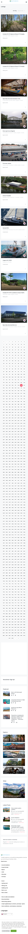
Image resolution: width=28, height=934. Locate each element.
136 (6, 388)
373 (21, 466)
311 (3, 447)
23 (3, 349)
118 (24, 379)
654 (24, 562)
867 (15, 635)
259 (15, 428)
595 (15, 543)
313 (9, 447)
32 (6, 352)
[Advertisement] (14, 658)
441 (9, 491)
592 (7, 543)
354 (12, 461)
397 (21, 475)
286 (24, 437)
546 (12, 526)
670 (24, 567)
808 (7, 616)
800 (7, 613)
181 (21, 401)
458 (12, 496)
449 (9, 494)
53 (21, 358)
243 (15, 423)
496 (7, 510)
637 (21, 556)
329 (9, 453)
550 (24, 526)
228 (18, 418)
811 (15, 616)
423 (4, 486)
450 (12, 494)
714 (12, 583)
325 (21, 450)
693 (21, 575)
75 (15, 366)
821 (21, 619)
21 (21, 347)
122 (12, 382)
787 (15, 608)
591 (3, 543)
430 (24, 486)
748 (18, 594)
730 (12, 589)
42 (12, 355)
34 (12, 352)
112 (6, 379)
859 (15, 632)
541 (21, 524)
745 (9, 594)
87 (3, 371)
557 (21, 529)
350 (24, 458)
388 (18, 472)
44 (18, 355)
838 (24, 624)
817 (9, 619)
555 (15, 529)
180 (18, 401)
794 (12, 611)
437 (21, 488)
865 (9, 635)
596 (18, 543)
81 (9, 369)
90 (12, 371)
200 (7, 409)
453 (21, 494)
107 (15, 377)
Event (3, 881)
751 (3, 597)
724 (18, 586)
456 (7, 496)
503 (4, 513)
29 (21, 349)
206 (24, 409)
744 (7, 594)
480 (7, 505)
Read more (4, 861)
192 (6, 407)
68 (18, 363)
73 (9, 366)
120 (6, 382)
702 (24, 578)
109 (21, 377)
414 (24, 480)
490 (12, 507)
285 (21, 437)
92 (18, 371)
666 (12, 567)
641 (9, 559)
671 (3, 570)
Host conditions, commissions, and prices (12, 906)
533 (21, 521)
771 (15, 603)
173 (21, 398)
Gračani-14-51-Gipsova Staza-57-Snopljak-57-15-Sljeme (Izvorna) (14, 34)
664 (7, 567)
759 (4, 600)
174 (24, 398)
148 (18, 390)
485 (21, 505)
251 (15, 426)
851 (15, 630)
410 (12, 480)
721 (9, 586)
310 (24, 445)
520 (7, 518)
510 (24, 513)
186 (12, 404)
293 (21, 439)
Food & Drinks (5, 867)
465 (9, 499)
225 (9, 418)
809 (9, 616)
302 (24, 442)
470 (24, 499)
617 (9, 551)
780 (18, 605)
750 (24, 594)
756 (18, 597)
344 (7, 458)
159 (3, 396)
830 (24, 622)
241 (9, 423)
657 (9, 564)
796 (18, 611)
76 (18, 366)
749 (21, 594)
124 (18, 382)
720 (7, 586)
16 (6, 347)
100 (18, 374)
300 (18, 442)
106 (12, 377)
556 (18, 529)
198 (24, 407)
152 (6, 393)
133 (21, 385)
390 (24, 472)
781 (21, 605)
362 (12, 464)
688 (6, 575)
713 (9, 583)
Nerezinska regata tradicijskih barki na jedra (17, 826)
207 (4, 412)
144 (6, 390)
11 (15, 344)
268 (18, 431)
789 (21, 608)
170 (12, 398)
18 (12, 347)
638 (24, 556)
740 (18, 592)
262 (24, 428)
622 (24, 551)
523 (15, 518)
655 (4, 564)
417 (9, 483)
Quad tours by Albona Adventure (16, 708)
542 (24, 524)
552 (7, 529)
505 (10, 513)
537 (9, 524)
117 (21, 379)
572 (18, 534)
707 (15, 581)
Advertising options (6, 901)
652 (18, 562)
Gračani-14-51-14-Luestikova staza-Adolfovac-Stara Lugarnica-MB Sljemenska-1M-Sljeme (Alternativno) (14, 292)
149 (21, 390)
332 (18, 453)
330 (12, 453)
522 (12, 518)
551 (4, 529)
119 (3, 382)
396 (18, 475)
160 (6, 396)
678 (24, 570)
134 (24, 385)
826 (12, 622)
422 (24, 483)
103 (3, 377)
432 (7, 488)
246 (24, 423)
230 (24, 418)
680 (7, 573)
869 (21, 635)
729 (9, 589)
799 (4, 613)
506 (12, 513)
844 (18, 627)
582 (24, 537)
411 (15, 480)
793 (9, 611)
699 (15, 578)
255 (4, 428)
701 (21, 578)
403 (15, 477)
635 (15, 556)
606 (24, 545)
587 (15, 540)
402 (12, 477)
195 (15, 407)
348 (18, 458)
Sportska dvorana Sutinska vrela (11, 98)
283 (15, 437)
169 (9, 398)
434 (12, 488)
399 (4, 477)
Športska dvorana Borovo (10, 325)
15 (3, 347)
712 (6, 583)
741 (21, 592)
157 (21, 393)
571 (15, 534)
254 (24, 426)
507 (15, 513)
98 (12, 374)
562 (12, 532)
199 (3, 409)
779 (15, 605)
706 (12, 581)
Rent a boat (4, 892)
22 (24, 347)
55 (3, 360)
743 (4, 594)
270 (24, 431)
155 (15, 393)
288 (6, 439)
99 (15, 374)
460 (18, 496)
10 (12, 344)
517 (21, 515)
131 (15, 385)
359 (4, 464)
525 (21, 518)
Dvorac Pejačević (15, 817)
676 (18, 570)
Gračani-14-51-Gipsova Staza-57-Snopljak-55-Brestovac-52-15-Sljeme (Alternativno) (14, 66)
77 (21, 366)
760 (7, 600)
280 (7, 437)
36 (18, 352)
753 (9, 597)
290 (12, 439)
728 (6, 589)
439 (4, 491)
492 (18, 507)
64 (6, 363)
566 (24, 532)
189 (21, 404)
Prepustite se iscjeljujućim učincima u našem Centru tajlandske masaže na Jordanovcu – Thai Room (17, 717)
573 (21, 534)
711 (3, 583)
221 (21, 415)
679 (4, 573)
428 (18, 486)
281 (9, 437)
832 (6, 624)
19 (15, 347)
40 (6, 355)
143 (3, 390)
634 (12, 556)
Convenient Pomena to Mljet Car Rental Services (18, 700)
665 (9, 567)
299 (15, 442)
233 (9, 420)
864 (7, 635)
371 (15, 466)
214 (24, 412)
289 (9, 439)
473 (9, 502)
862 (24, 632)
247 (4, 426)
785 (9, 608)
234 (12, 420)
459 (15, 496)
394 (12, 475)
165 (21, 396)
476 (18, 502)
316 (18, 447)
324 (18, 450)
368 (6, 466)
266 (12, 431)
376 (6, 469)
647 (4, 562)
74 (12, 366)
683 (15, 573)
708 (18, 581)
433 (9, 488)
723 (15, 586)
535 (4, 524)
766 (24, 600)
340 (18, 456)
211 (15, 412)
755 (15, 597)
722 (12, 586)
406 (24, 477)
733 (21, 589)
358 (24, 461)
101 (21, 374)
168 (6, 398)
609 (9, 548)
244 (18, 423)
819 (15, 619)
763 (15, 600)
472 (7, 502)
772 (18, 603)
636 (18, 556)
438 (24, 488)
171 (15, 398)
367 (4, 466)
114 (12, 379)
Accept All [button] (14, 930)
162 (12, 396)
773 (21, 603)
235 (15, 420)
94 (24, 371)
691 (15, 575)
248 (7, 426)
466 (12, 499)
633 (9, 556)
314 (12, 447)
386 (12, 472)
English (5, 914)
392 (6, 475)
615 (3, 551)
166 (24, 396)
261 (21, 428)
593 (9, 543)
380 (18, 469)
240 (7, 423)
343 (4, 458)
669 (21, 567)
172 (18, 398)
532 (18, 521)
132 (18, 385)
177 (9, 401)
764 (18, 600)
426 (12, 486)
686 (24, 573)
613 (21, 548)
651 (15, 562)
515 (15, 515)
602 (12, 545)
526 (24, 518)
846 (24, 627)
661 (21, 564)
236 (18, 420)
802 (12, 613)
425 (9, 486)
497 (9, 510)
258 (12, 428)
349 (21, 458)
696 (6, 578)
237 (21, 420)
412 (18, 480)
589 (21, 540)
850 (12, 630)
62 (24, 360)
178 (12, 401)
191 (3, 407)
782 (24, 605)
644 (18, 559)
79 (3, 369)
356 (18, 461)
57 (9, 360)
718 (24, 583)
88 (6, 371)
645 (21, 559)
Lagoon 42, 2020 (7, 260)
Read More (16, 814)
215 (3, 415)
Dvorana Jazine (7, 163)
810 (12, 616)
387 (15, 472)
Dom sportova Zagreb (9, 131)
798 (24, 611)
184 (6, 404)
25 (9, 349)
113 (9, 379)
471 (4, 502)
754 (12, 597)
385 (9, 472)
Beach (3, 869)
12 (18, 344)
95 (3, 374)
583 (4, 540)
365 (21, 464)
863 (4, 635)
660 (18, 564)
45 (21, 355)
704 (7, 581)
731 (15, 589)
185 (9, 404)
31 (3, 352)
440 (7, 491)
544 (7, 526)
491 (15, 507)
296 (6, 442)
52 (18, 358)
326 (24, 450)
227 (15, 418)
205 (21, 409)
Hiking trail (4, 885)
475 (15, 502)
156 (18, 393)
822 (24, 619)
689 (9, 575)
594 (12, 543)
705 (9, 581)
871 (9, 638)
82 (12, 369)
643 (15, 559)
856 (7, 632)
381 (21, 469)
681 (9, 573)
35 (15, 352)
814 (24, 616)
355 (15, 461)
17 (9, 347)
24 (6, 349)
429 (21, 486)
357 (21, 461)
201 (9, 409)
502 (24, 510)
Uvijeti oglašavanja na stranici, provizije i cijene (13, 903)
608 (7, 548)
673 (9, 570)
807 (4, 616)
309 (21, 445)
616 (6, 551)
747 (15, 594)
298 (12, 442)
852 (18, 630)
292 (18, 439)
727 (4, 589)
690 (12, 575)
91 (15, 371)
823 (4, 622)
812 (18, 616)
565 (21, 532)
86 (24, 369)
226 (12, 418)
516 (18, 515)
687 (4, 575)
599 (4, 545)
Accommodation (6, 865)
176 (6, 401)
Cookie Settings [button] (6, 930)
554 (12, 529)
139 (15, 388)
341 (21, 456)
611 (15, 548)
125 (21, 382)
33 (9, 352)
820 (18, 619)
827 (15, 622)
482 (12, 505)
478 (24, 502)
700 (18, 578)
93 (21, 371)
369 (9, 466)
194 (12, 407)
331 (15, 453)
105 (9, 377)
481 (9, 505)
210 (12, 412)
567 (4, 534)
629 (21, 554)
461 (21, 496)
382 (24, 469)
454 (24, 494)
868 (18, 635)
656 (7, 564)
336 (6, 456)
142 (24, 388)
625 (9, 554)
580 (18, 537)
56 (6, 360)
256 (7, 428)
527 (4, 521)
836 (18, 624)
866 (12, 635)
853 (21, 630)
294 (24, 439)
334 (24, 453)
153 (9, 393)
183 (3, 404)
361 (9, 464)
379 (15, 469)
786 (12, 608)
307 (15, 445)
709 (21, 581)
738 (12, 592)
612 (18, 548)
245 (21, 423)
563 (15, 532)
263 (4, 431)
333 (21, 453)
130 (12, 385)
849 (9, 630)
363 (15, 464)
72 (6, 366)
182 (24, 401)
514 (12, 515)
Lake (3, 872)
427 (15, 486)
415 (4, 483)
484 (18, 505)
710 (24, 581)
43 (15, 355)
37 (21, 352)
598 (24, 543)
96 (6, 374)
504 (7, 513)
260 (18, 428)
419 (15, 483)
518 (24, 515)
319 (3, 450)
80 (6, 369)
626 (12, 554)
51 (15, 358)
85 (21, 369)
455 (4, 496)
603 (15, 545)
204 (18, 409)
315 (15, 447)
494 (24, 507)
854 (24, 630)
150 (24, 390)
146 (12, 390)
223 (4, 418)
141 (21, 388)
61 (21, 360)
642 (12, 559)
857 (9, 632)
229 (21, 418)
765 (21, 600)
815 (3, 619)
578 (12, 537)
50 (12, 358)
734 (24, 589)
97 (9, 374)
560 (7, 532)
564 (18, 532)
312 (6, 447)
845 (21, 627)
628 (18, 554)
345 (9, 458)
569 (9, 534)
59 (15, 360)
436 (18, 488)
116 (18, 379)
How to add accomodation (8, 896)
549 (21, 526)
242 (12, 423)
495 (4, 510)
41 (9, 355)
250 (12, 426)
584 (7, 540)
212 (18, 412)
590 (24, 540)
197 (21, 407)
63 (3, 363)
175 (3, 401)
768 (6, 603)
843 (15, 627)
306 (12, 445)
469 (21, 499)
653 (21, 562)
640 (7, 559)
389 (21, 472)
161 (9, 396)
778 (12, 605)
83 (15, 369)
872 (12, 638)
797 (21, 611)
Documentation (5, 899)
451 (15, 494)
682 (12, 573)
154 (12, 393)
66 (12, 363)
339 (15, 456)
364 (18, 464)
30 (24, 349)
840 (7, 627)
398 (24, 475)
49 (9, 358)
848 (7, 630)
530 (12, 521)
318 (24, 447)
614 (24, 548)
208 (7, 412)
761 (9, 600)
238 (24, 420)
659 (15, 564)
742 (24, 592)
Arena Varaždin (7, 195)
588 (18, 540)
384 (7, 472)
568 (7, 534)
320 (7, 450)
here (8, 842)
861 (21, 632)
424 (7, 486)
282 (12, 437)
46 (24, 355)
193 (9, 407)
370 (12, 466)
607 (4, 548)
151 (3, 393)
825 (9, 622)
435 (15, 488)
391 (3, 475)
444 (18, 491)
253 (21, 426)
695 (4, 578)
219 (15, 415)
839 (4, 627)
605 (21, 545)
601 (9, 545)
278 (24, 434)
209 (9, 412)
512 (6, 515)
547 (15, 526)
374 (24, 466)
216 (6, 415)
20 (18, 347)
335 (4, 456)
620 (18, 551)
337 (9, 456)
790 (24, 608)
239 (4, 423)
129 (9, 385)
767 (4, 603)
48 (6, 358)
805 (21, 613)
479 (4, 505)
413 (21, 480)
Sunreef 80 (6, 228)
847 (4, 630)
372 (18, 466)
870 (24, 635)
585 (9, 540)
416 (6, 483)
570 (12, 534)
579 (15, 537)
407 (4, 480)
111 (3, 379)
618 (12, 551)
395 (15, 475)
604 (18, 545)
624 (7, 554)
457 (9, 496)
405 (21, 477)
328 (6, 453)
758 (24, 597)
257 (9, 428)
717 (21, 583)
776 (6, 605)
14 (24, 344)
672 (6, 570)
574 (24, 534)
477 (21, 502)
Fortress (4, 876)
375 (4, 469)
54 (24, 358)
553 (9, 529)
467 (15, 499)
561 (9, 532)
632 (6, 556)
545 (10, 526)
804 (18, 613)
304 (7, 445)
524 (18, 518)
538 (12, 524)
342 (24, 456)
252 (18, 426)
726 (24, 586)
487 (4, 507)
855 (4, 632)
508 (18, 513)
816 (6, 619)
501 (21, 510)
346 (12, 458)
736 (6, 592)
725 (21, 586)
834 (12, 624)
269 (21, 431)
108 (18, 377)
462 (24, 496)
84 (18, 369)
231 (3, 420)
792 (6, 611)
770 (12, 603)
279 (4, 437)
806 (24, 613)
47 (3, 358)
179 (15, 401)
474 (12, 502)
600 (7, 545)
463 (4, 499)
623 (4, 554)
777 (9, 605)
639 (4, 559)
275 (15, 434)
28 (18, 349)
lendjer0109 (21, 811)
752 (7, 597)
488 (7, 507)
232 (6, 420)
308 (18, 445)
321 (9, 450)
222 (24, 415)
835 (15, 624)
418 (12, 483)
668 (18, 567)
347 (15, 458)
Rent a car (4, 890)
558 (24, 529)
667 (15, 567)
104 (6, 377)
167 (3, 398)
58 (12, 360)
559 (4, 532)
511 (3, 515)
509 (21, 513)
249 (9, 426)
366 (24, 464)
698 (12, 578)
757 (21, 597)
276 (18, 434)
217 (9, 415)
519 (3, 518)
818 (12, 619)
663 (4, 567)
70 (24, 363)
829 (21, 622)
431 (3, 488)
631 (3, 556)
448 (7, 494)
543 (4, 526)
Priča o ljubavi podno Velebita (16, 809)
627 (15, 554)
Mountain (4, 874)
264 (7, 431)
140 (18, 388)
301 (21, 442)
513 (9, 515)
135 (3, 388)
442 (12, 491)
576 (7, 537)
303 (4, 445)
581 (21, 537)
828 (18, 622)
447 (4, 494)
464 (7, 499)
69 (21, 363)
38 (24, 352)
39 (3, 355)
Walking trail (5, 887)
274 (12, 434)
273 (9, 434)
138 (12, 388)
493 (21, 507)
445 (21, 491)
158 (24, 393)
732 (18, 589)
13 (21, 344)
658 (12, 564)
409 (9, 480)
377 (9, 469)
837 (21, 624)
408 (7, 480)
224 (7, 418)
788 (18, 608)
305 (9, 445)
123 (15, 382)
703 (4, 581)
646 (24, 559)
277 (21, 434)
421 (21, 483)
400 (7, 477)
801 (9, 613)
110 (24, 377)
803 (15, 613)
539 (15, 524)
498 (12, 510)
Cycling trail (5, 883)
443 (15, 491)
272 (6, 434)
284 (18, 437)
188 (18, 404)
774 (24, 603)
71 (3, 366)
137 (9, 388)
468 (18, 499)
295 (4, 442)
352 (7, 461)
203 (15, 409)
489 (9, 507)
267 (15, 431)
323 (15, 450)
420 (18, 483)
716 (18, 583)
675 (15, 570)
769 (9, 603)
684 (18, 573)
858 (12, 632)
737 (9, 592)
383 (4, 472)
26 (12, 349)
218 (12, 415)
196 (18, 407)
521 (9, 518)
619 (15, 551)
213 (21, 412)
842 (12, 627)
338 (12, 456)
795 (15, 611)
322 (12, 450)
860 (18, 632)
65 (9, 363)
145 (9, 390)
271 (3, 434)
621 (21, 551)
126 (24, 382)
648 (7, 562)
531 (15, 521)
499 (15, 510)
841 (9, 627)
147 (15, 390)
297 (9, 442)
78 (24, 366)
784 (7, 608)
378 (12, 469)
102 (24, 374)
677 (21, 570)
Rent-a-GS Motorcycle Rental (16, 693)
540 (18, 524)
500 (18, 510)
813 (21, 616)
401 (9, 477)
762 (12, 600)
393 (9, 475)
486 (24, 505)
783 (4, 608)
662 (24, 564)
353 (9, 461)
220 (18, 415)
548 (18, 526)
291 (15, 439)
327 (4, 453)
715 (15, 583)
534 (24, 521)
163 (15, 396)
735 (4, 592)
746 (12, 594)
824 (7, 622)
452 (18, 494)
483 (15, 505)
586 (12, 540)
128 (6, 385)
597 (21, 543)
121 (9, 382)
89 (9, 371)
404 (18, 477)
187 (15, 404)
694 (24, 575)
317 (21, 447)
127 (3, 385)
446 (24, 491)
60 (18, 360)
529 (9, 521)
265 (9, 431)
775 (4, 605)
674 (12, 570)
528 (7, 521)
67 (15, 363)
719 (3, 586)
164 (18, 396)
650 (12, 562)
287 (4, 439)
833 (9, 624)
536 (7, 524)
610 (12, 548)
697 (9, 578)
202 (12, 409)
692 (18, 575)
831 (3, 624)
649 (9, 562)
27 (15, 349)
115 (15, 379)
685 (21, 573)
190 (24, 404)
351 (3, 461)
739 (15, 592)
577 (9, 537)
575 (4, 537)
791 (3, 611)
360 (7, 464)
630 (24, 554)
